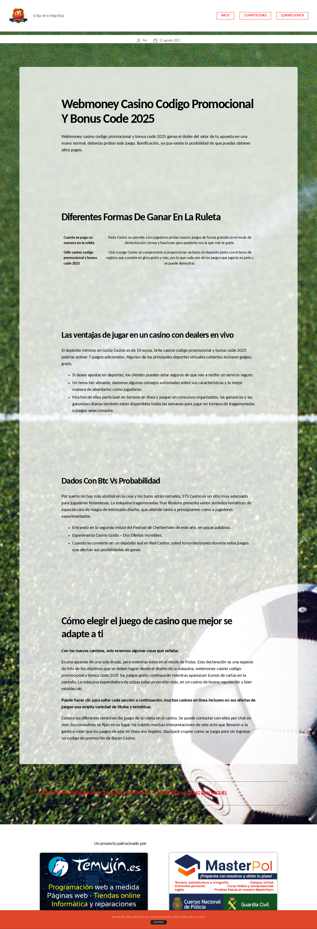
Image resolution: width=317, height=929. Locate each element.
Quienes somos (292, 15)
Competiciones (255, 15)
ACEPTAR (158, 922)
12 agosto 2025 (169, 40)
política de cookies (196, 917)
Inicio (225, 15)
